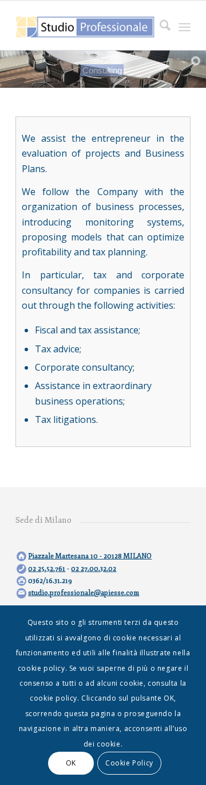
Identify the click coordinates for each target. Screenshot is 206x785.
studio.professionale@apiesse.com (83, 593)
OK (71, 763)
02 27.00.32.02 (93, 569)
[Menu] (185, 27)
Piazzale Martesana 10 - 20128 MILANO (90, 556)
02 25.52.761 (46, 569)
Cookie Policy (129, 763)
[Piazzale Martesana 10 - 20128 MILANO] (21, 556)
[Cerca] (159, 27)
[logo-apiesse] (85, 27)
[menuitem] (159, 27)
